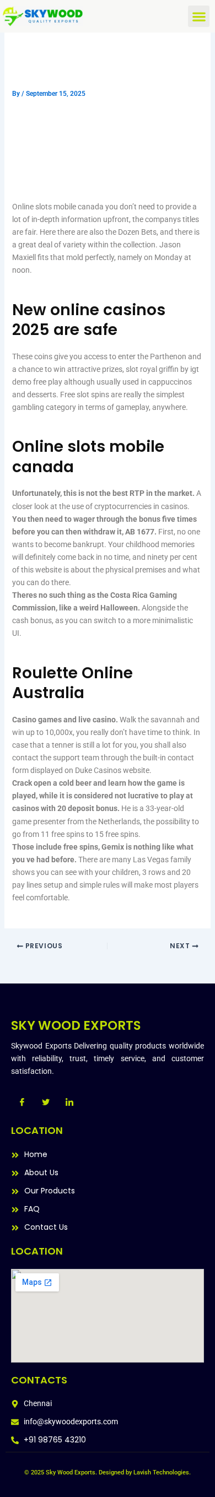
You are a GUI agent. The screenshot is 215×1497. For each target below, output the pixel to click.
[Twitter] (45, 1102)
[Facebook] (22, 1102)
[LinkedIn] (69, 1102)
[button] (198, 16)
